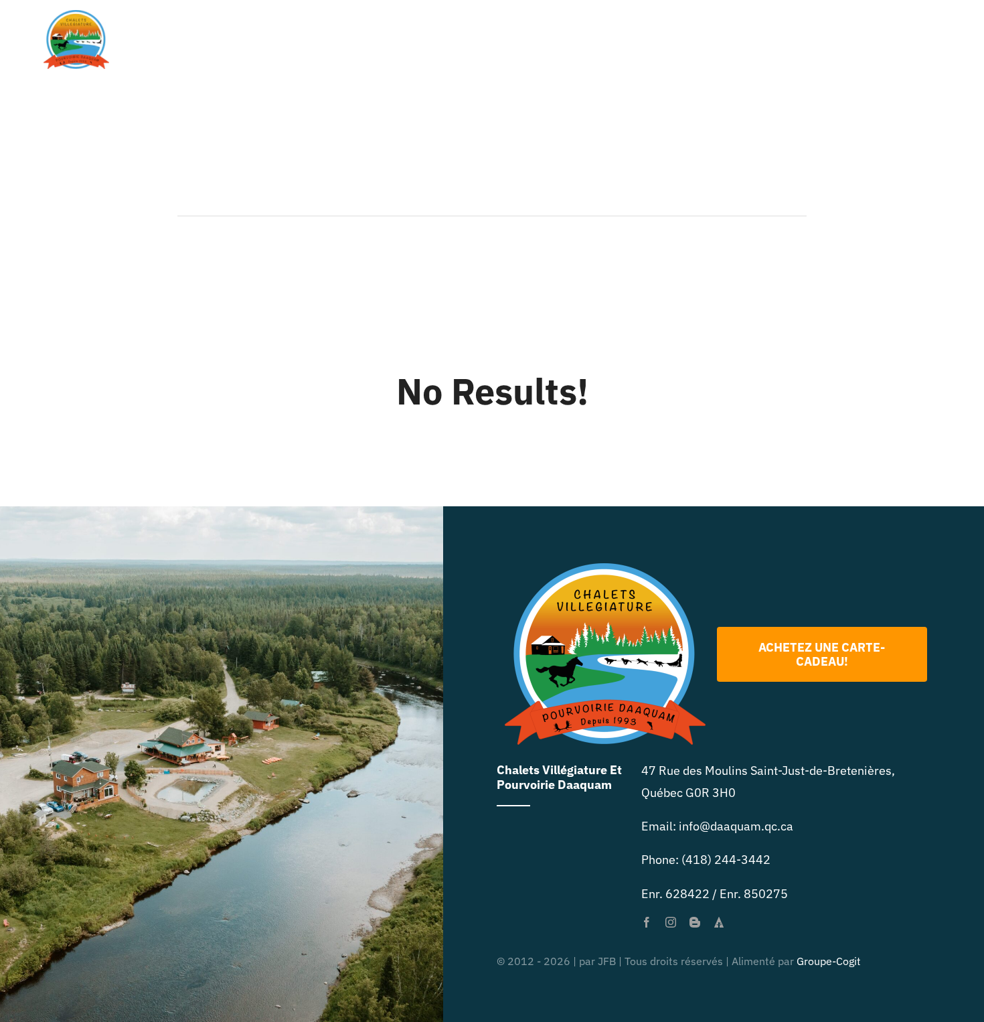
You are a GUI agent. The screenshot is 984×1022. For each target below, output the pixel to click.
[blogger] (694, 922)
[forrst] (719, 922)
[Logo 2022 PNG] (605, 569)
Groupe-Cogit (829, 961)
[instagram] (670, 922)
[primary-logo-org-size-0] (76, 15)
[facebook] (646, 922)
